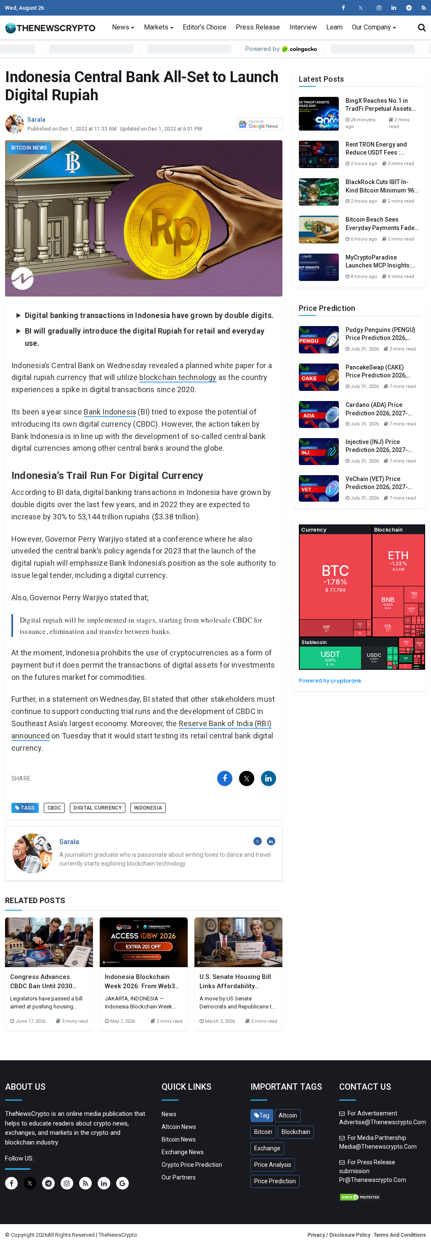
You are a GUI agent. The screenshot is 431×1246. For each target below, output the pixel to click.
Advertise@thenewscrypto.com (382, 1122)
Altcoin (288, 1115)
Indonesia (148, 808)
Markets (156, 27)
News (120, 27)
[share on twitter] (246, 778)
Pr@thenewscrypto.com (372, 1179)
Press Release (258, 27)
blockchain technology (177, 377)
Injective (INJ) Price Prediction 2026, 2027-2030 (377, 450)
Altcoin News (179, 1126)
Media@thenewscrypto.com (378, 1146)
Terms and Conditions (400, 1235)
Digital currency (98, 808)
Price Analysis (272, 1164)
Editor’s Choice (204, 27)
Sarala (36, 119)
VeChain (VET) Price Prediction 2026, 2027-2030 (377, 487)
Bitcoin (263, 1131)
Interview (303, 27)
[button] (422, 27)
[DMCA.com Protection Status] (360, 1196)
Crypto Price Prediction (192, 1164)
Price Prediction (275, 1181)
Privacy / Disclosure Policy (339, 1235)
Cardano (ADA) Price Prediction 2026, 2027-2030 (377, 413)
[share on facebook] (224, 778)
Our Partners (179, 1177)
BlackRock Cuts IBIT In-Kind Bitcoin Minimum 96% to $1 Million (382, 190)
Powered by (315, 680)
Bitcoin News (29, 148)
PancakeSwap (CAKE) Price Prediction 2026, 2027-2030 (376, 375)
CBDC (54, 808)
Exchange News (183, 1152)
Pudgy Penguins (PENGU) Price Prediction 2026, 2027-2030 (380, 338)
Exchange (267, 1148)
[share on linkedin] (268, 778)
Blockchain (296, 1131)
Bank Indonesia (110, 411)
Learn (334, 27)
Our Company (371, 27)
